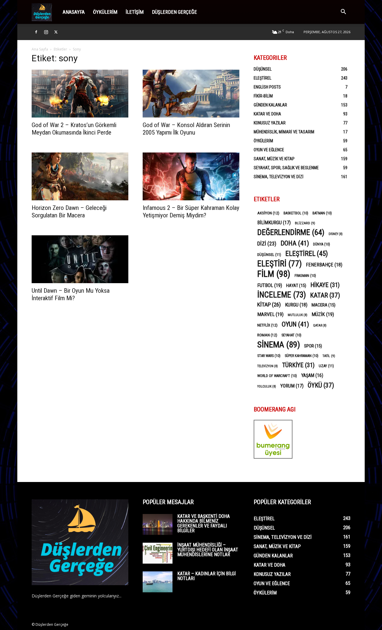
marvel (270, 314)
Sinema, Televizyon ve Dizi (279, 176)
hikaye (325, 285)
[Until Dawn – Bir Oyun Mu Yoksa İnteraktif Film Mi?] (80, 259)
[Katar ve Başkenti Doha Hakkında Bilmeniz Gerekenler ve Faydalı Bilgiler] (157, 524)
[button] (343, 12)
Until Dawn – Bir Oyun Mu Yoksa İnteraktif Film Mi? (71, 294)
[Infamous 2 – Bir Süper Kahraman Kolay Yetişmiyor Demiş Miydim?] (191, 176)
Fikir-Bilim (263, 96)
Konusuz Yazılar (270, 122)
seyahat (291, 335)
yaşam (312, 375)
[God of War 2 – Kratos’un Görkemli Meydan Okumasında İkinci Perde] (80, 94)
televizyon (267, 366)
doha (295, 243)
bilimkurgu (274, 222)
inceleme (281, 295)
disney (336, 234)
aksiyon (268, 212)
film (273, 274)
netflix (267, 325)
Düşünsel (263, 69)
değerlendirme (290, 232)
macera (323, 305)
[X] (55, 32)
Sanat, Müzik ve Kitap (274, 158)
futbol (269, 285)
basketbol (296, 213)
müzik (323, 314)
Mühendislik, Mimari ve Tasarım (284, 131)
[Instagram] (45, 32)
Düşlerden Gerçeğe (174, 12)
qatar (319, 325)
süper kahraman (301, 356)
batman (322, 213)
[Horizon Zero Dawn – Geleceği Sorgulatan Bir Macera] (80, 176)
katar (325, 295)
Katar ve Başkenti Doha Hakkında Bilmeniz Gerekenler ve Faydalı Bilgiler (203, 523)
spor (313, 346)
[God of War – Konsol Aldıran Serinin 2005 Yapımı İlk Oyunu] (191, 94)
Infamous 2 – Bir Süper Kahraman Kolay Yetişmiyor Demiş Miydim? (191, 211)
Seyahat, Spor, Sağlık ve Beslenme (286, 167)
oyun (295, 324)
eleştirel (306, 254)
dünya (321, 244)
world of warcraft (277, 376)
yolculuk (266, 386)
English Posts (267, 87)
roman (267, 334)
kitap (269, 304)
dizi (266, 243)
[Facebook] (36, 32)
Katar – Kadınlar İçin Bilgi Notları (206, 576)
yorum (292, 386)
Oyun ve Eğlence (269, 149)
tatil (329, 356)
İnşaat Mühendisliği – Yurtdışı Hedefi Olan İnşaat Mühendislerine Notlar (207, 549)
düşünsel (269, 254)
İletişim (135, 12)
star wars (269, 356)
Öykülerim (105, 12)
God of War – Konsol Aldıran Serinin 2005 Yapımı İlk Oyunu (186, 128)
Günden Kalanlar (270, 105)
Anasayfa (74, 12)
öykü (321, 385)
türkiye (298, 365)
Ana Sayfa (40, 49)
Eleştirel (262, 78)
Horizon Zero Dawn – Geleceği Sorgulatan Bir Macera (69, 211)
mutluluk (297, 315)
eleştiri (279, 264)
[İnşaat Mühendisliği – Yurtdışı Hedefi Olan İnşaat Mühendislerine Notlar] (157, 553)
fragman (305, 276)
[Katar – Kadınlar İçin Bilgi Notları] (157, 581)
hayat (296, 285)
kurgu (296, 305)
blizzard (305, 223)
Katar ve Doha (267, 114)
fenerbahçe (324, 265)
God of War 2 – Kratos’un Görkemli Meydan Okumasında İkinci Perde (74, 128)
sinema (278, 344)
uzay (326, 366)
